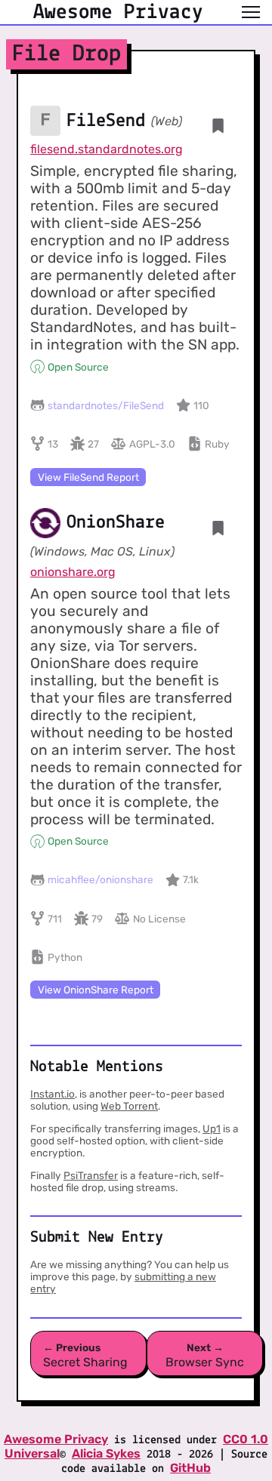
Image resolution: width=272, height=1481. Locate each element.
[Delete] (195, 125)
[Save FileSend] (218, 126)
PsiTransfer (90, 1175)
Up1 (211, 1128)
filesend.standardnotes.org (106, 149)
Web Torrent (129, 1106)
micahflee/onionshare (100, 879)
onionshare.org (73, 572)
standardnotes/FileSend (106, 405)
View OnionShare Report (95, 990)
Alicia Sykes (106, 1453)
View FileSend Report (88, 477)
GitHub (190, 1468)
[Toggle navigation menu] (251, 12)
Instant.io (52, 1094)
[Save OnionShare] (218, 528)
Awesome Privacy (56, 1439)
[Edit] (171, 527)
